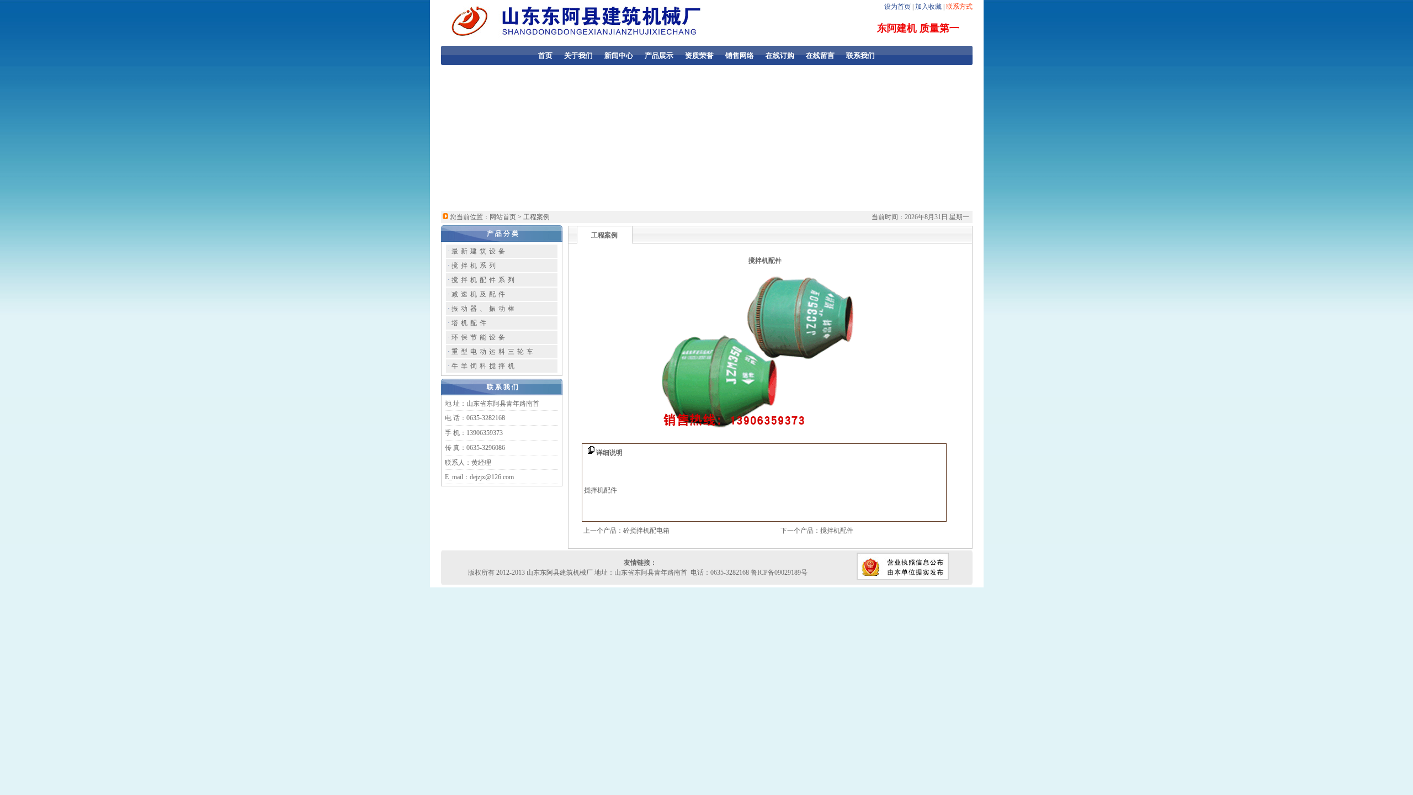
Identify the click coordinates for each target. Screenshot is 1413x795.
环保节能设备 (479, 337)
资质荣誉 (699, 55)
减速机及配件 (479, 294)
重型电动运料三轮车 (493, 352)
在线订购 (780, 55)
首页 (545, 55)
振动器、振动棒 (484, 308)
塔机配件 (470, 323)
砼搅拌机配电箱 (646, 530)
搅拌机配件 (836, 530)
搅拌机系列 (474, 265)
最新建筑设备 (479, 251)
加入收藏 (928, 6)
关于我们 (578, 55)
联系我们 (860, 55)
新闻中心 (618, 55)
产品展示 (659, 55)
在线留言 (820, 55)
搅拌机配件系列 (484, 280)
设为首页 (897, 6)
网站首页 (503, 217)
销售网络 (739, 55)
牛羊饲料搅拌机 (484, 366)
